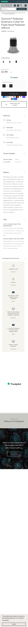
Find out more (14, 454)
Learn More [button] (5, 620)
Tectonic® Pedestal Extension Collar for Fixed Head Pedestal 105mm (14, 13)
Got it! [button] (14, 624)
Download (13, 271)
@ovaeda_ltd (14, 419)
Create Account (24, 1)
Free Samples (22, 9)
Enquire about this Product (15, 104)
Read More (13, 317)
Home (2, 12)
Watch (13, 301)
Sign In (18, 1)
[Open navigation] (25, 5)
